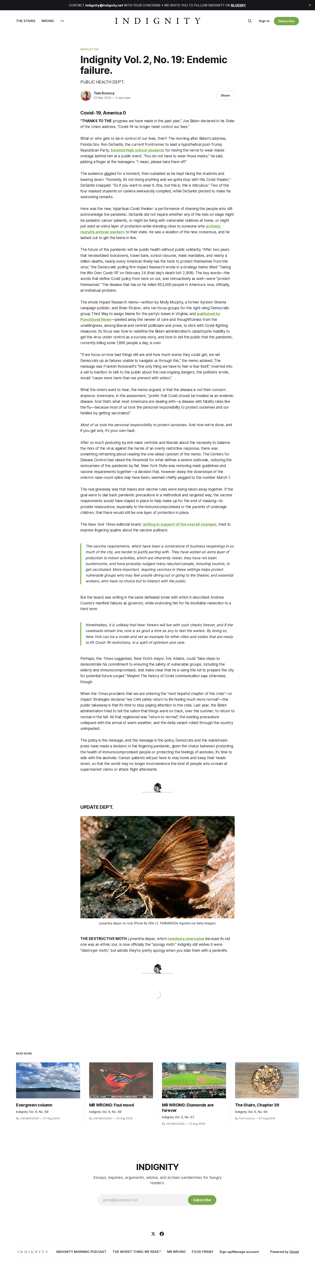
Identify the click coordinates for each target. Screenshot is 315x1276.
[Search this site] (249, 21)
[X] (153, 1234)
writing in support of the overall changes (179, 524)
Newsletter (89, 49)
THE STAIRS (25, 21)
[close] (309, 5)
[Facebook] (162, 1234)
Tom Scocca (104, 93)
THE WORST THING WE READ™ (136, 1252)
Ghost (294, 1252)
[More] (62, 21)
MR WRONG (176, 1252)
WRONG (47, 21)
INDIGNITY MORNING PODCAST (81, 1252)
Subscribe (286, 21)
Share (225, 95)
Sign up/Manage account (239, 1252)
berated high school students (137, 150)
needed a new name (186, 939)
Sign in (264, 21)
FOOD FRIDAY (202, 1252)
